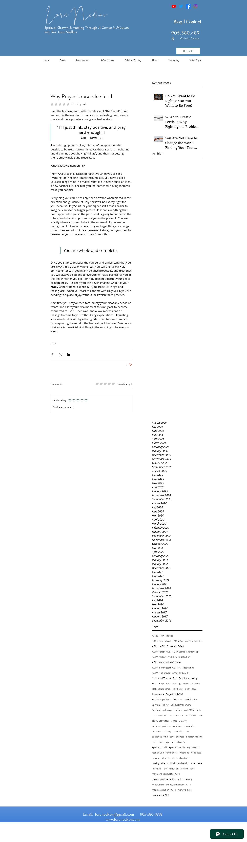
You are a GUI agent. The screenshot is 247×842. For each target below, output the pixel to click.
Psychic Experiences (162, 699)
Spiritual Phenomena (181, 704)
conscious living (160, 736)
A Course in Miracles (162, 635)
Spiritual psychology (162, 710)
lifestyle (184, 768)
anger (174, 720)
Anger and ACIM (180, 672)
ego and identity (177, 747)
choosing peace (181, 731)
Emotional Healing (188, 678)
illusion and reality (179, 763)
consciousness (177, 736)
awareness (157, 731)
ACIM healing (159, 656)
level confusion (171, 768)
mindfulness (158, 784)
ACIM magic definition (179, 656)
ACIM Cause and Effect (172, 646)
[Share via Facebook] (52, 354)
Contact (193, 22)
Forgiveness (165, 683)
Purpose (178, 699)
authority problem (161, 726)
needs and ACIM (160, 795)
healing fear (183, 758)
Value (199, 710)
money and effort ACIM (178, 784)
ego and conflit (159, 747)
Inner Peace (190, 688)
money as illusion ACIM (164, 789)
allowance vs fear (160, 720)
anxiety (183, 720)
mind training (185, 779)
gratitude (184, 752)
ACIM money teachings (164, 667)
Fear (154, 683)
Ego (175, 678)
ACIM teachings (186, 667)
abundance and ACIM (185, 715)
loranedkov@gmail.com (114, 814)
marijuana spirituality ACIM (166, 773)
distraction (157, 742)
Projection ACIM (174, 694)
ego (167, 742)
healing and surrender (163, 758)
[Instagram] (195, 6)
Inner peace (158, 694)
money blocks (185, 789)
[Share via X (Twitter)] (60, 354)
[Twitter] (180, 6)
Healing (176, 683)
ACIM (155, 646)
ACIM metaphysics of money (166, 662)
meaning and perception (164, 779)
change (168, 731)
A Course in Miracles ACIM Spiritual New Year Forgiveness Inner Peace (177, 641)
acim (200, 715)
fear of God (158, 752)
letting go (156, 768)
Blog (178, 22)
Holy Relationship (161, 688)
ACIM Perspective (161, 651)
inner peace (196, 763)
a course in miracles (162, 715)
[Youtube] (173, 6)
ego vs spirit (193, 747)
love (192, 768)
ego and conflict (179, 742)
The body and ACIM (184, 710)
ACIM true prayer (161, 672)
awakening (190, 726)
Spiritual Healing (160, 704)
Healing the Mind (191, 683)
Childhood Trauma (161, 678)
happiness (196, 752)
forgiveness (172, 752)
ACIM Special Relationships (185, 651)
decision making (194, 736)
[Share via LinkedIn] (68, 354)
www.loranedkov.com (123, 819)
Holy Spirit (177, 688)
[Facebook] (188, 6)
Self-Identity (190, 699)
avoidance (178, 726)
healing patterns (160, 763)
